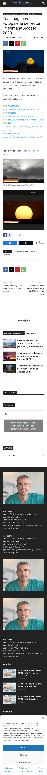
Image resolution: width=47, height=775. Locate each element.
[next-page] (8, 378)
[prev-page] (4, 378)
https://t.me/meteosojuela (31, 119)
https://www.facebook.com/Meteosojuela (21, 109)
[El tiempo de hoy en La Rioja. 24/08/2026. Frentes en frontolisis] (9, 673)
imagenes (7, 254)
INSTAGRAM (14, 133)
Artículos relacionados (13, 333)
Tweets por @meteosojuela (24, 425)
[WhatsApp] (23, 43)
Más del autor (32, 333)
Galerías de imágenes (17, 10)
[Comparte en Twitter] (9, 235)
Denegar (23, 755)
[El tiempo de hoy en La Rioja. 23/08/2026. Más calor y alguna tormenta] (9, 687)
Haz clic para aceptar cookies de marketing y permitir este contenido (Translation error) (24, 425)
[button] (43, 718)
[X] (11, 43)
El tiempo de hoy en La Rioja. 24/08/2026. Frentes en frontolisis (30, 673)
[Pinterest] (17, 43)
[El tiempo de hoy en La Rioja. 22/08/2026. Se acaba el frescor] (9, 699)
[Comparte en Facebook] (5, 235)
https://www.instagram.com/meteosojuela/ (22, 137)
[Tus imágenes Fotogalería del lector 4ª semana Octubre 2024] (9, 356)
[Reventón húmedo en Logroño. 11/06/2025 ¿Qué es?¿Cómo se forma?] (9, 343)
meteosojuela (11, 37)
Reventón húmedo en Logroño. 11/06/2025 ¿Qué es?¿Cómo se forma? (30, 343)
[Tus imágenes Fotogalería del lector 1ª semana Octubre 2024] (9, 368)
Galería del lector (35, 14)
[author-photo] (23, 317)
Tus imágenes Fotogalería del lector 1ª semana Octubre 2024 (30, 368)
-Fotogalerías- (32, 10)
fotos (33, 251)
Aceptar (23, 747)
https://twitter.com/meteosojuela (18, 116)
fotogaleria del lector (21, 251)
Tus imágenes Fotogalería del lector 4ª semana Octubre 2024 (30, 356)
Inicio (4, 10)
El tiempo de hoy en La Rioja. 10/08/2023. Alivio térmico (13, 288)
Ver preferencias (23, 762)
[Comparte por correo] (14, 235)
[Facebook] (5, 43)
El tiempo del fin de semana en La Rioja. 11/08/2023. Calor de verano (35, 290)
